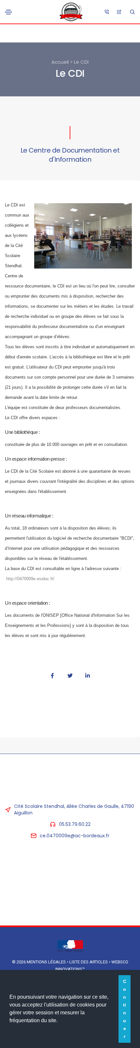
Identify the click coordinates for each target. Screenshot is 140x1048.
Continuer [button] (124, 1009)
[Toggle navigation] (8, 12)
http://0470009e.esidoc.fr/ (30, 578)
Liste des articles (89, 961)
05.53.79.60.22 (75, 824)
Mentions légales (46, 961)
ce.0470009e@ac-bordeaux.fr (74, 835)
